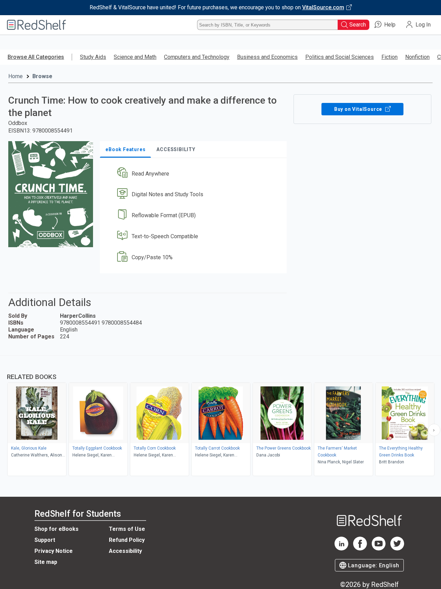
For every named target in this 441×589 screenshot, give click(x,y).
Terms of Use (127, 529)
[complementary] (220, 416)
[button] (194, 173)
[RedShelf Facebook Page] (360, 548)
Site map (45, 562)
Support (44, 540)
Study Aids (93, 57)
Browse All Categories (36, 57)
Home (15, 76)
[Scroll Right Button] (434, 430)
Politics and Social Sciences (339, 57)
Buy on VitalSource (358, 109)
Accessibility (125, 551)
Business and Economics (267, 57)
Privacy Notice (53, 551)
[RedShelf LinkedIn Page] (341, 548)
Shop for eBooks (56, 529)
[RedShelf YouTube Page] (379, 548)
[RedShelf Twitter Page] (397, 548)
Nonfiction (417, 57)
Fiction (389, 57)
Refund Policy (127, 540)
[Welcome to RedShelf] (36, 25)
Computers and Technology (196, 57)
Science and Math (135, 57)
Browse (42, 76)
